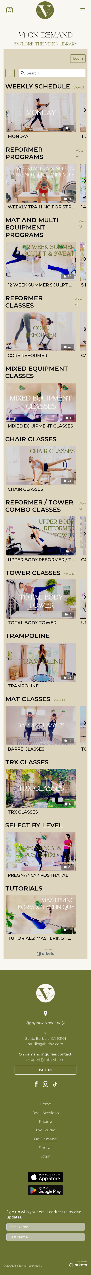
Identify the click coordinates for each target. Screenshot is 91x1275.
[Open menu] (82, 10)
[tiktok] (55, 1085)
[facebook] (36, 1085)
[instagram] (45, 1085)
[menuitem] (45, 1104)
